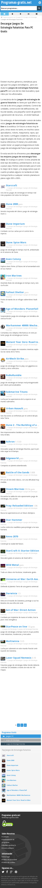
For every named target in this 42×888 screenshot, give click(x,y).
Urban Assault (14, 408)
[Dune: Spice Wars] (4, 245)
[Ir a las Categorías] (40, 3)
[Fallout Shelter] (4, 295)
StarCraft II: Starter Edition (22, 550)
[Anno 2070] (4, 538)
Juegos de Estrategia (15, 188)
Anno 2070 (12, 536)
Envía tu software (8, 848)
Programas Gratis (9, 732)
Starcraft (11, 185)
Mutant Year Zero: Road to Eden (18, 800)
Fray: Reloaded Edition (19, 505)
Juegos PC (9, 736)
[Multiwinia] (4, 642)
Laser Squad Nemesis (18, 657)
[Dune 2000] (4, 207)
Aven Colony (13, 259)
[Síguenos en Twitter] (3, 872)
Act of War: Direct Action (21, 610)
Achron (10, 441)
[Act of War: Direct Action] (4, 612)
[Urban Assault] (4, 411)
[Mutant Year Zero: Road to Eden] (4, 345)
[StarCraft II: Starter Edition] (4, 552)
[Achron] (4, 443)
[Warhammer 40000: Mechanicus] (4, 328)
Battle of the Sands (17, 472)
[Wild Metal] (4, 567)
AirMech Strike (15, 358)
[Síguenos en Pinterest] (16, 872)
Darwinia (11, 593)
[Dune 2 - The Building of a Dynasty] (4, 428)
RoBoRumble (13, 375)
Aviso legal (6, 857)
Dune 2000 (12, 204)
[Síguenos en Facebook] (7, 872)
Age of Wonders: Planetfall (22, 308)
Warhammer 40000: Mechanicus (18, 795)
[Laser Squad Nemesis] (4, 660)
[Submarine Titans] (4, 395)
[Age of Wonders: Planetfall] (4, 312)
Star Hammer (14, 519)
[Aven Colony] (4, 262)
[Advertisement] (21, 56)
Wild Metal (12, 564)
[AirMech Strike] (4, 362)
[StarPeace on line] (4, 627)
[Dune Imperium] (4, 227)
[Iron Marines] (4, 279)
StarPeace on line (16, 626)
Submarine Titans (17, 391)
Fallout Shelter (15, 292)
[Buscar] (39, 8)
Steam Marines (15, 489)
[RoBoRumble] (4, 378)
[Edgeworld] (4, 459)
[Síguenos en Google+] (11, 872)
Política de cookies (8, 862)
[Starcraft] (4, 188)
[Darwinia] (4, 595)
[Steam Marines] (4, 492)
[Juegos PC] (29, 13)
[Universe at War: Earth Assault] (4, 580)
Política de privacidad (9, 860)
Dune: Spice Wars (16, 242)
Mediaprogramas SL (9, 845)
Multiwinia (12, 641)
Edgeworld (12, 458)
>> (25, 725)
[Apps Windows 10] (37, 13)
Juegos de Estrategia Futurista (15, 744)
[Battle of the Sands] (4, 474)
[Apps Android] (21, 13)
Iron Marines (14, 275)
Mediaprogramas (9, 818)
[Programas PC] (4, 13)
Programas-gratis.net (11, 815)
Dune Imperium (15, 223)
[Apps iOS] (12, 13)
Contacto (5, 837)
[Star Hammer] (4, 522)
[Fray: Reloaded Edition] (4, 507)
